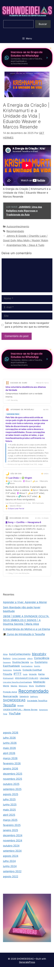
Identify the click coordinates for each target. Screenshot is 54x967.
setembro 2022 (12, 871)
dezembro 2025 (12, 773)
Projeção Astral (10, 692)
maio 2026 (9, 748)
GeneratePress (27, 962)
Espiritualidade (11, 665)
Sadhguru (34, 696)
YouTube (15, 713)
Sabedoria (24, 696)
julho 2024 (9, 861)
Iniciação (33, 674)
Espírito (37, 666)
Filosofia (7, 674)
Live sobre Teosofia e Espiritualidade (17, 682)
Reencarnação (10, 696)
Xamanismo (43, 710)
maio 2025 (9, 809)
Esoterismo (41, 662)
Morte (31, 686)
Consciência (41, 658)
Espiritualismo (27, 666)
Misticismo (23, 686)
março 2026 (10, 758)
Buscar (43, 24)
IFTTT (17, 674)
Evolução (17, 670)
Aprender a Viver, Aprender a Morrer (25, 602)
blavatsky (39, 654)
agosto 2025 (10, 794)
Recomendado (15, 231)
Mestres (14, 686)
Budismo (6, 658)
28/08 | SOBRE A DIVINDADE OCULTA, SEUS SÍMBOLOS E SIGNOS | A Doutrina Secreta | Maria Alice (26, 620)
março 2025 (10, 819)
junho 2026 (10, 742)
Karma (41, 674)
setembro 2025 (12, 789)
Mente (6, 686)
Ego (31, 662)
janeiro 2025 (10, 830)
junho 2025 (9, 804)
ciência (30, 658)
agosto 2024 (10, 855)
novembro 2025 (12, 778)
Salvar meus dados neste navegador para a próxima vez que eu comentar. (27, 324)
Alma (5, 654)
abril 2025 (9, 814)
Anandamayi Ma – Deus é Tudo (25, 245)
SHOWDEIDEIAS (14, 700)
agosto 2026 (10, 732)
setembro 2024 (12, 850)
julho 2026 (9, 737)
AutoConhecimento (19, 654)
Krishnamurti (8, 678)
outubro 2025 (11, 784)
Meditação (39, 681)
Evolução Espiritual (32, 670)
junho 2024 (10, 866)
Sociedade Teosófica (37, 700)
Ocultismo (40, 685)
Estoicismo (7, 670)
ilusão (25, 674)
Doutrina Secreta (20, 662)
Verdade (20, 706)
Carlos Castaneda (19, 658)
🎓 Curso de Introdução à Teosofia (24, 634)
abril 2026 (9, 753)
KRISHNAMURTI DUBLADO (26, 678)
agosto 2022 (10, 876)
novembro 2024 (12, 840)
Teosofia (9, 705)
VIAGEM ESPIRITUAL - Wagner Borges (20, 709)
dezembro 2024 (12, 835)
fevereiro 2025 (12, 825)
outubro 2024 (11, 845)
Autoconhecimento (17, 226)
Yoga (5, 714)
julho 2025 (9, 799)
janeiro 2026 (10, 768)
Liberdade (44, 678)
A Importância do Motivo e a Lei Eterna (26, 629)
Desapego (7, 662)
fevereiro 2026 (12, 763)
